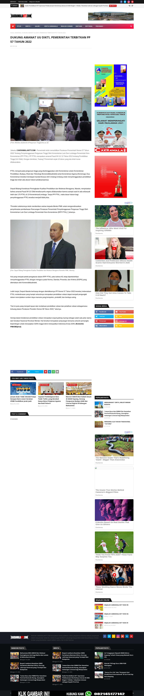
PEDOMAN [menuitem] (99, 26)
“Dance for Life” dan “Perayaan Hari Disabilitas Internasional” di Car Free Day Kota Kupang (118, 674)
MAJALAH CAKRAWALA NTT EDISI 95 (116, 605)
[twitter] (125, 1)
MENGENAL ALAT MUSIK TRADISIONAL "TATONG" (117, 423)
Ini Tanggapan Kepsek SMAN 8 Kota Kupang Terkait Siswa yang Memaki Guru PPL (118, 655)
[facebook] (121, 1)
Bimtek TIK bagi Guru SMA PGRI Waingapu (115, 664)
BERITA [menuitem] (28, 26)
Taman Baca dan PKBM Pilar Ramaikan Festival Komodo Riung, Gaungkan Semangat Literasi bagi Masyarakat (117, 413)
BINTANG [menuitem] (79, 26)
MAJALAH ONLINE (34, 2)
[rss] (124, 316)
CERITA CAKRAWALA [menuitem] (51, 26)
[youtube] (124, 312)
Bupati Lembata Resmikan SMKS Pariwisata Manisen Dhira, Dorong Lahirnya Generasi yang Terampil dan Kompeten (33, 666)
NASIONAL (18, 33)
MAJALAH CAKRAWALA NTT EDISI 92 (116, 614)
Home (12, 33)
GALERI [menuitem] (37, 26)
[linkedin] (127, 636)
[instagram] (128, 1)
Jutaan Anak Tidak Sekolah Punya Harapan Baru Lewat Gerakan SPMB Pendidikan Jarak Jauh (23, 399)
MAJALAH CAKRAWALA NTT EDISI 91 (116, 623)
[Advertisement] (51, 65)
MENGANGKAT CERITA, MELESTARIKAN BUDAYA (117, 403)
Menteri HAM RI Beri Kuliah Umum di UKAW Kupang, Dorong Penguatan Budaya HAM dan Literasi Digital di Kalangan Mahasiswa (78, 401)
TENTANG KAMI (22, 2)
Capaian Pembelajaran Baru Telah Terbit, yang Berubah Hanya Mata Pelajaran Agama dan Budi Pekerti (49, 400)
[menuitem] (12, 26)
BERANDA (13, 2)
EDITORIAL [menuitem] (89, 26)
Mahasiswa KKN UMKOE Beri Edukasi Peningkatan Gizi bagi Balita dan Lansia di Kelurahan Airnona (34, 655)
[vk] (104, 325)
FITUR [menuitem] (19, 26)
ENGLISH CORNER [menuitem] (67, 26)
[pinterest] (132, 1)
